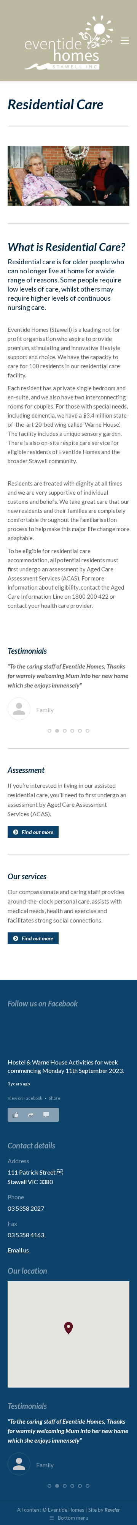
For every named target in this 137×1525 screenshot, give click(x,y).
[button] (49, 731)
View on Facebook (25, 1098)
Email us (18, 1250)
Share (55, 1098)
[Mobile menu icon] (124, 40)
